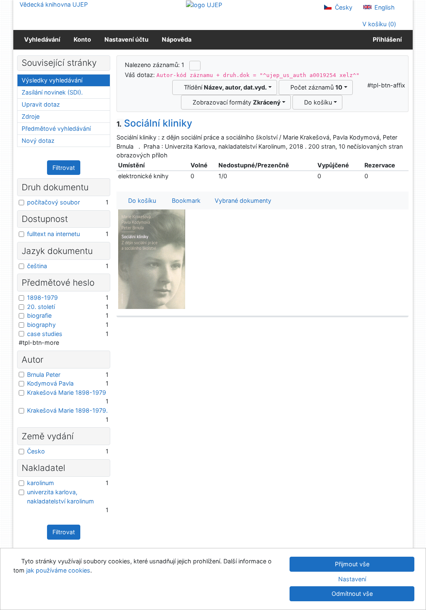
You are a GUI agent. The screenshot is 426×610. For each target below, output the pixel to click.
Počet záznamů (314, 87)
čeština (37, 265)
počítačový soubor (53, 202)
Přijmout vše (352, 564)
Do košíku (316, 102)
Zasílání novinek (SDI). (52, 92)
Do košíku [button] (140, 200)
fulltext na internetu (53, 233)
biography (41, 324)
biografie (39, 315)
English (384, 7)
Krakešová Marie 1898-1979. (67, 410)
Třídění (224, 87)
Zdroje (31, 116)
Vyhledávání (42, 39)
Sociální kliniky (154, 123)
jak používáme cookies (58, 570)
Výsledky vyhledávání (52, 80)
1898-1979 (42, 297)
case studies (44, 333)
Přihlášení (386, 39)
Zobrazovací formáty (234, 102)
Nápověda (176, 39)
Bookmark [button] (184, 200)
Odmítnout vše (352, 593)
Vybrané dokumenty (242, 200)
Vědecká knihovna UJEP (54, 4)
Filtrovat (63, 167)
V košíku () (378, 23)
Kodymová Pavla (50, 383)
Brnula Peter (43, 374)
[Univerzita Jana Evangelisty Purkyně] (204, 4)
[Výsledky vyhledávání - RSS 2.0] (195, 65)
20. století (41, 306)
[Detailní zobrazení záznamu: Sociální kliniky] (151, 258)
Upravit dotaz (41, 104)
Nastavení (352, 579)
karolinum (40, 482)
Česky (342, 7)
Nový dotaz (38, 140)
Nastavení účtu (126, 39)
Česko (36, 451)
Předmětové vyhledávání (56, 128)
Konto (82, 39)
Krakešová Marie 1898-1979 (66, 392)
